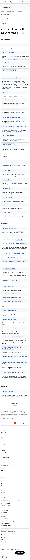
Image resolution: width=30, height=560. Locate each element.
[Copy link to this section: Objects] (9, 223)
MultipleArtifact (7, 197)
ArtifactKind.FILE (8, 236)
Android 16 (3, 485)
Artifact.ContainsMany (9, 52)
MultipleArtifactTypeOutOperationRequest (15, 126)
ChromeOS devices (5, 472)
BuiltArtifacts (7, 87)
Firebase (3, 539)
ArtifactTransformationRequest (11, 77)
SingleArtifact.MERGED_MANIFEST (12, 328)
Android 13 (3, 492)
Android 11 (3, 497)
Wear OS (3, 470)
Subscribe (20, 552)
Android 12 (3, 495)
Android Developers (5, 11)
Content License (15, 412)
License (8, 549)
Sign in (26, 1)
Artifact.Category (8, 391)
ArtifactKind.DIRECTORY (9, 228)
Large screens (4, 468)
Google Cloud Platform (6, 541)
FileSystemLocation (20, 174)
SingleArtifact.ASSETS (9, 310)
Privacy (2, 459)
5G (2, 462)
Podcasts (3, 444)
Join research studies (6, 525)
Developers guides (5, 505)
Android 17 (3, 483)
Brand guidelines (15, 549)
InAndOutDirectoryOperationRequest (13, 108)
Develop (13, 11)
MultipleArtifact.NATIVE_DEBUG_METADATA (14, 253)
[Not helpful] (12, 15)
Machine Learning (5, 452)
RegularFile (14, 105)
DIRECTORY (14, 56)
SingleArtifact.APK (19, 83)
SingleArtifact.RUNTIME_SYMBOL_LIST (13, 372)
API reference (6, 7)
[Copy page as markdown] (22, 33)
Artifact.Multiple (8, 171)
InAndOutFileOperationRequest (11, 117)
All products (4, 544)
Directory (9, 81)
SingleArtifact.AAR (8, 286)
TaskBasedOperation (8, 144)
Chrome (3, 537)
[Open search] (19, 2)
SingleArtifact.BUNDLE (9, 319)
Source (2, 437)
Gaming (3, 450)
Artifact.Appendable (8, 45)
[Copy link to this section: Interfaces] (11, 40)
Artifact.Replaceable (9, 63)
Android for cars (5, 475)
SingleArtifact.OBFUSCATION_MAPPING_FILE (15, 356)
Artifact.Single (7, 179)
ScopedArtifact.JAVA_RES (10, 280)
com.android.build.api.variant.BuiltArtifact (16, 59)
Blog (2, 442)
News (2, 439)
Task (17, 103)
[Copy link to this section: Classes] (8, 157)
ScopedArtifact (7, 205)
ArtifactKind (6, 188)
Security (3, 435)
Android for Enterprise (6, 432)
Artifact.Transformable (9, 70)
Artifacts (5, 92)
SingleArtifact (7, 212)
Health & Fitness (4, 455)
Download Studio (5, 510)
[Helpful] (10, 15)
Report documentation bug (7, 521)
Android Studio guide (6, 503)
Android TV (3, 477)
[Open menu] (2, 1)
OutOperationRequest (8, 135)
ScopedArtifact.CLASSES (9, 268)
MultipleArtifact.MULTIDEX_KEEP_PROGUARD (14, 243)
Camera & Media (5, 457)
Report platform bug (5, 518)
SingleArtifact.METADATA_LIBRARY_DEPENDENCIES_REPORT (12, 348)
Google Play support (5, 523)
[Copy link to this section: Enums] (8, 386)
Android (3, 430)
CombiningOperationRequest (10, 100)
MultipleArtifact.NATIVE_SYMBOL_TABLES (14, 261)
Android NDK (4, 512)
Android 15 (3, 488)
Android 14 (3, 490)
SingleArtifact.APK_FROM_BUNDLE (12, 301)
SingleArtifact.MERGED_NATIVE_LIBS (13, 337)
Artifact (5, 162)
